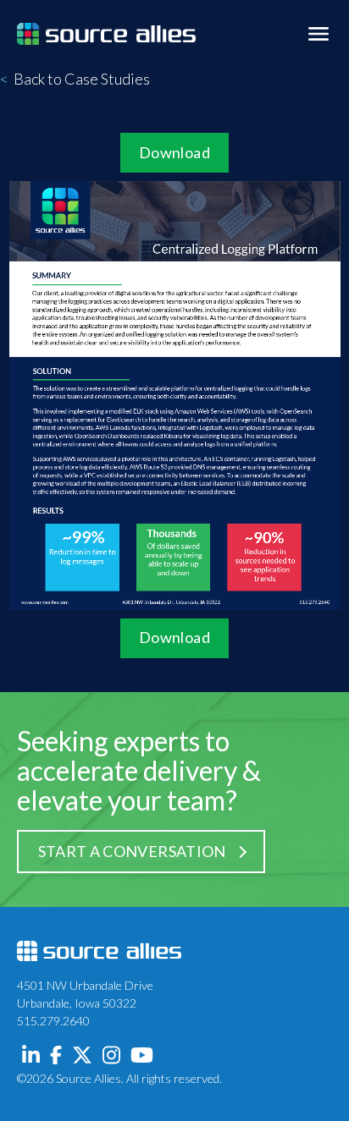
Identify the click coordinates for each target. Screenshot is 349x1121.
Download (174, 152)
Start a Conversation (132, 851)
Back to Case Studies (75, 78)
